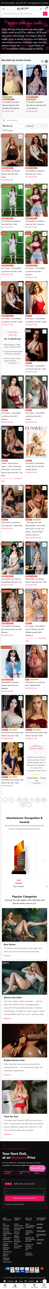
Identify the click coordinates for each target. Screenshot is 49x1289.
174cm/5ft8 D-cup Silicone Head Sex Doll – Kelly (10, 222)
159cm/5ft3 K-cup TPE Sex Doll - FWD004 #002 (35, 683)
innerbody (40, 1224)
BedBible (39, 1227)
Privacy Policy (7, 1262)
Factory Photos (7, 1241)
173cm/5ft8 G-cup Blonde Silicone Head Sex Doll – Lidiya (10, 174)
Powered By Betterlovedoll (37, 1278)
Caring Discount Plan (18, 1225)
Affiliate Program (16, 1236)
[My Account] (41, 9)
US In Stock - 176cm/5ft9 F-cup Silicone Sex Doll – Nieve (35, 367)
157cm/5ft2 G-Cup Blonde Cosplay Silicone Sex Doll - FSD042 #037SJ (35, 466)
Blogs (16, 1244)
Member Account (16, 1233)
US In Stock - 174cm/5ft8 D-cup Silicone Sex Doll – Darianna (35, 271)
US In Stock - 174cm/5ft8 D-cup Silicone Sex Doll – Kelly (11, 269)
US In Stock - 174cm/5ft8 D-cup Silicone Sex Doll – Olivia (35, 320)
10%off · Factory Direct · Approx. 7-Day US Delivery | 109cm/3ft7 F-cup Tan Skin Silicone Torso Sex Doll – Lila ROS (11, 469)
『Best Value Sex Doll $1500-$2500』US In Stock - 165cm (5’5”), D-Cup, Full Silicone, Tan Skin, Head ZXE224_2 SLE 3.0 (35, 529)
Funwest (24, 46)
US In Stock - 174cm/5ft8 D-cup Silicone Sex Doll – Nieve (11, 320)
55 (44, 800)
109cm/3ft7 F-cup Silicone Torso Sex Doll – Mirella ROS (11, 524)
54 (38, 800)
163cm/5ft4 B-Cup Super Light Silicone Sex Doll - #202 (36, 734)
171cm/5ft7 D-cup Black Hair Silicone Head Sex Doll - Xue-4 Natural (36, 105)
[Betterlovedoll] (23, 9)
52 (26, 800)
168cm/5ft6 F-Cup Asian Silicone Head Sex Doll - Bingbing (10, 685)
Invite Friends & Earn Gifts (19, 1229)
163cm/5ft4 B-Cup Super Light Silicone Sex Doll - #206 (12, 781)
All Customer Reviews (18, 1247)
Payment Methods (5, 1244)
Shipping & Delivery (6, 1248)
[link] (36, 764)
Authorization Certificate (7, 1238)
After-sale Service (6, 1255)
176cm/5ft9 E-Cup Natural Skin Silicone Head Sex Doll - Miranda (11, 629)
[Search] (45, 14)
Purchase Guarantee (6, 1229)
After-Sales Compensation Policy (7, 1233)
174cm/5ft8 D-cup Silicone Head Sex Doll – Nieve (34, 172)
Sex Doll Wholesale (17, 1240)
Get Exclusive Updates (24, 1198)
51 (20, 800)
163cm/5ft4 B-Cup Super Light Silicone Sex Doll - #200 (12, 734)
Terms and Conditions (6, 1259)
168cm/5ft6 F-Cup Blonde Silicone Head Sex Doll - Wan (35, 580)
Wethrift (39, 1243)
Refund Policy (7, 1252)
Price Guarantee (6, 1225)
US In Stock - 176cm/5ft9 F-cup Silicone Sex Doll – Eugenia (11, 416)
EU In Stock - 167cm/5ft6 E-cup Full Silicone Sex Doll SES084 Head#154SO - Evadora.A (35, 630)
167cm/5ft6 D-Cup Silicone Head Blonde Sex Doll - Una (11, 580)
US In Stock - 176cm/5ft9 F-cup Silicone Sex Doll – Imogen (35, 416)
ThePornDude (41, 1231)
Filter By (9, 126)
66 (23, 805)
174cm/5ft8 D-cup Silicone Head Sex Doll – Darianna (34, 222)
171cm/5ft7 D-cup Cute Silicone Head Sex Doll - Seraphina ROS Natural (11, 105)
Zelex (4, 49)
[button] (46, 61)
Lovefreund (40, 1239)
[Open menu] (3, 9)
